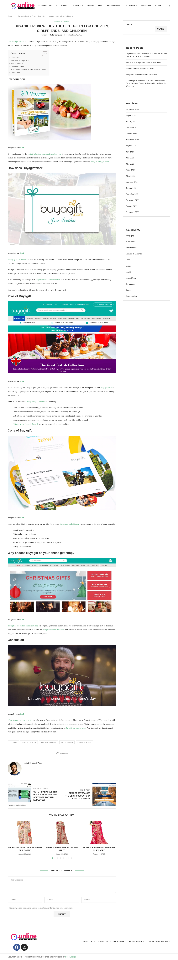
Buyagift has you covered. (75, 728)
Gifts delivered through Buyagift (25, 424)
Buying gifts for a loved (17, 259)
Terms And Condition (159, 941)
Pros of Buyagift (17, 64)
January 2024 (131, 122)
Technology (77, 6)
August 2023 (131, 146)
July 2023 (130, 152)
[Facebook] (16, 947)
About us (87, 941)
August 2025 (131, 115)
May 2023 (130, 164)
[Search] (169, 5)
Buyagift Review (29, 742)
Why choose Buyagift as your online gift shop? (28, 69)
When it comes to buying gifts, (20, 720)
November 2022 (132, 200)
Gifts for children (48, 742)
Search (129, 24)
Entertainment (114, 6)
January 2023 (131, 188)
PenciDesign (70, 957)
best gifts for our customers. (54, 630)
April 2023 (130, 170)
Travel (64, 6)
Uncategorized (131, 296)
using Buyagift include (35, 402)
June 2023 (130, 158)
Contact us (102, 941)
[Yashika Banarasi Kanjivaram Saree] (62, 832)
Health (90, 6)
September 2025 (132, 109)
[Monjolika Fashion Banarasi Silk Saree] (99, 832)
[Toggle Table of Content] (43, 53)
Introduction (15, 58)
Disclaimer (118, 941)
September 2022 (132, 212)
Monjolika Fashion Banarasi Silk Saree (141, 75)
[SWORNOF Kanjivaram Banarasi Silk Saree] (25, 832)
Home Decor (131, 278)
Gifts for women (84, 742)
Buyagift (13, 742)
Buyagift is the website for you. (48, 280)
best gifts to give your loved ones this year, (44, 154)
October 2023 (131, 134)
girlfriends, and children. (69, 524)
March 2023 (130, 176)
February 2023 (132, 182)
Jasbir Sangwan (56, 35)
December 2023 (132, 128)
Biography (146, 6)
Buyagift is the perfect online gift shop (23, 626)
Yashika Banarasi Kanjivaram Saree (140, 68)
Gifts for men (67, 742)
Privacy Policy (136, 941)
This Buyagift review (16, 42)
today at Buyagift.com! (100, 162)
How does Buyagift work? (20, 60)
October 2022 (131, 206)
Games (158, 6)
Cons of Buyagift (17, 66)
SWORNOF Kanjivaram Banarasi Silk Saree (143, 62)
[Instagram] (24, 947)
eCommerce (131, 6)
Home (10, 16)
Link (22, 148)
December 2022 (132, 194)
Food (100, 6)
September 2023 (132, 140)
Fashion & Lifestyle (48, 6)
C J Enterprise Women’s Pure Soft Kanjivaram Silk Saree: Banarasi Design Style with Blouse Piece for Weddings (146, 83)
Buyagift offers (107, 388)
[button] (11, 839)
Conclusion (15, 72)
